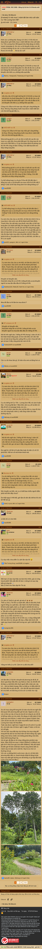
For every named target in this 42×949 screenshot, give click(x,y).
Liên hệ (3, 911)
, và (16, 563)
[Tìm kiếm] (40, 2)
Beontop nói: (8, 473)
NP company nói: (9, 323)
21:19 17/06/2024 (6, 460)
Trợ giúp (24, 911)
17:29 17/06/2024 (6, 29)
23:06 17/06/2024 (6, 632)
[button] (2, 2)
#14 (40, 508)
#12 (40, 422)
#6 (40, 193)
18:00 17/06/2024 (6, 152)
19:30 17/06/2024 (6, 247)
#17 (40, 589)
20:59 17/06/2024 (6, 370)
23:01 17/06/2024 (6, 589)
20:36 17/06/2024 (6, 349)
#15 (40, 527)
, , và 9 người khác (18, 76)
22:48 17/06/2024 (6, 568)
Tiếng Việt (6, 908)
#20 (40, 699)
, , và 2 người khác (19, 287)
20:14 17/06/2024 (6, 310)
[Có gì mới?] (36, 2)
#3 (40, 80)
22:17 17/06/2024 (6, 527)
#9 (40, 310)
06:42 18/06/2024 (6, 699)
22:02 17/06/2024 (6, 508)
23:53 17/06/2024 (6, 669)
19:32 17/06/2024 (6, 291)
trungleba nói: (8, 93)
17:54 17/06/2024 (6, 80)
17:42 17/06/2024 (6, 55)
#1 (40, 29)
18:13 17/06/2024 (6, 193)
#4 (40, 115)
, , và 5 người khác (17, 878)
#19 (40, 669)
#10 (40, 349)
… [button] (18, 25)
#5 (40, 152)
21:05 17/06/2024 (6, 422)
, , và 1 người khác (16, 242)
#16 (40, 568)
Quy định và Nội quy (13, 911)
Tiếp (25, 25)
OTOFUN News (33, 911)
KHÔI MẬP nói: (8, 127)
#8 (40, 291)
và (12, 344)
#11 (40, 370)
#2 (40, 55)
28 (21, 25)
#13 (40, 460)
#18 (40, 632)
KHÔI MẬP (6, 22)
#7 (40, 247)
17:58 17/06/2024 (6, 115)
